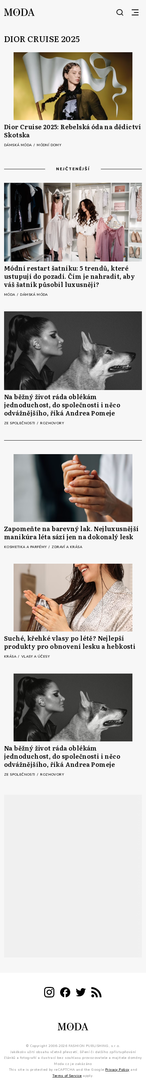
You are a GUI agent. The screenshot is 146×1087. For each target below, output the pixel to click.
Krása (10, 656)
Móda (10, 294)
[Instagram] (49, 994)
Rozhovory (52, 423)
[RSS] (96, 994)
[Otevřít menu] (135, 12)
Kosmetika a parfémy (26, 547)
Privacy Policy (117, 1069)
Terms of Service (66, 1075)
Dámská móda (18, 145)
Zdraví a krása (67, 547)
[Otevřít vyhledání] (120, 12)
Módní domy (49, 145)
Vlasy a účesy (35, 656)
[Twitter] (81, 994)
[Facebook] (65, 994)
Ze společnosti (20, 423)
